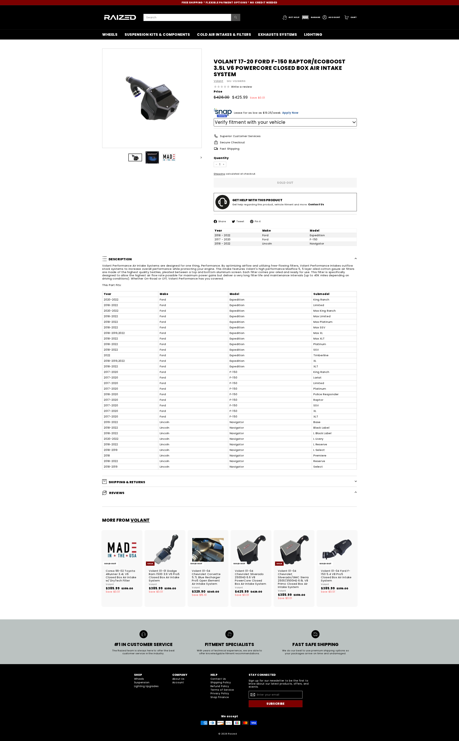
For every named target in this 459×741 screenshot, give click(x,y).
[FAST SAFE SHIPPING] (315, 634)
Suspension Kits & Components (157, 34)
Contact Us (218, 679)
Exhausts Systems (277, 34)
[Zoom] (152, 98)
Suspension (142, 682)
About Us (178, 679)
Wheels (109, 34)
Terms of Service (222, 690)
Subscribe (275, 703)
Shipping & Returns (127, 482)
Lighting (313, 34)
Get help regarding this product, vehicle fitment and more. (278, 204)
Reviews (116, 493)
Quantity (221, 158)
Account (178, 682)
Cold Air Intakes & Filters (224, 34)
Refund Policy (219, 686)
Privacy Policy (219, 693)
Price (218, 91)
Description (120, 259)
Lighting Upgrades (146, 686)
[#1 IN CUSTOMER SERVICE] (143, 634)
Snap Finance (219, 697)
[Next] (199, 157)
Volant (218, 81)
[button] (311, 17)
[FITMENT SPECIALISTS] (229, 634)
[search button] (235, 17)
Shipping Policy (220, 682)
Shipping (219, 173)
